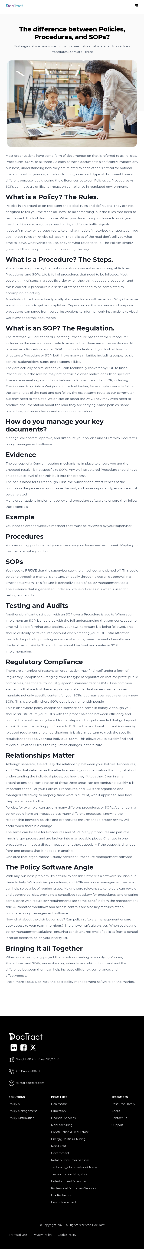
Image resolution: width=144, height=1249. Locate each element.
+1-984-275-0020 (28, 1071)
